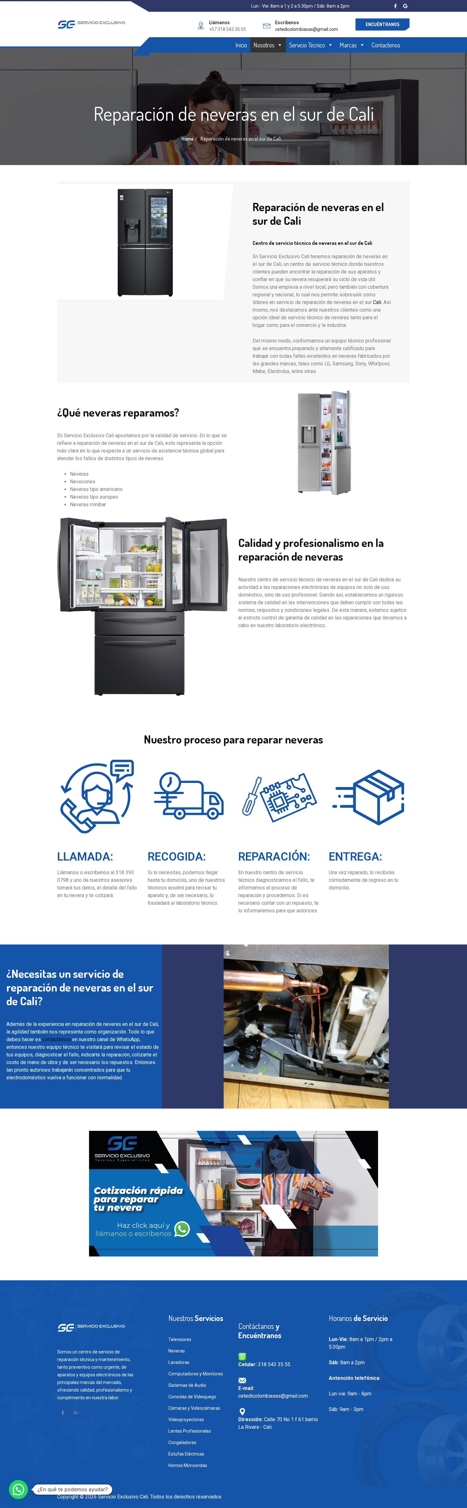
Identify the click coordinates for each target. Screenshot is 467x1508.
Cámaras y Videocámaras (194, 1408)
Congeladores (182, 1442)
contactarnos (56, 1039)
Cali (377, 302)
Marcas (348, 45)
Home (187, 138)
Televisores (179, 1339)
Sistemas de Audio (187, 1385)
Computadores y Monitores (195, 1373)
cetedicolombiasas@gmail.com (306, 29)
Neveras (176, 1350)
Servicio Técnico (307, 45)
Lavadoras (178, 1362)
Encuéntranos (382, 24)
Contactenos (385, 45)
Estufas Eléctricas (186, 1453)
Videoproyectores (186, 1419)
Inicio (241, 45)
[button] (18, 1489)
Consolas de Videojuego (192, 1396)
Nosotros (264, 45)
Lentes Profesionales (189, 1431)
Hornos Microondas (187, 1465)
